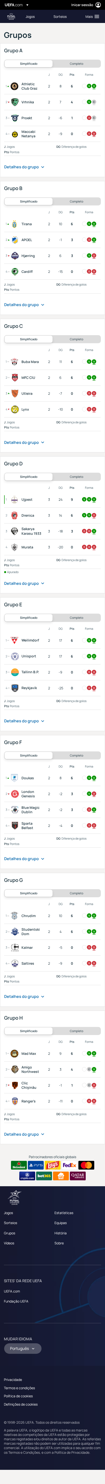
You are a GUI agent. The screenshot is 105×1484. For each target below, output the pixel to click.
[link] (30, 16)
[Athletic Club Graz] (15, 86)
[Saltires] (16, 963)
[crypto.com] (27, 1176)
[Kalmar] (16, 947)
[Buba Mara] (15, 362)
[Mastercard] (86, 1165)
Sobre (59, 1243)
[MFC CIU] (16, 378)
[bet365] (44, 1176)
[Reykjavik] (16, 688)
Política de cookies (18, 1396)
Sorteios (10, 1222)
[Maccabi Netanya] (16, 134)
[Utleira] (16, 393)
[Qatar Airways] (78, 1176)
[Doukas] (15, 778)
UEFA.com (12, 1291)
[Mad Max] (15, 1053)
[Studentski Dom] (16, 932)
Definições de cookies (21, 1404)
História (60, 1233)
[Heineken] (19, 1165)
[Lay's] (53, 1165)
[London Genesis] (16, 794)
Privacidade (13, 1379)
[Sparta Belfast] (16, 826)
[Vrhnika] (16, 102)
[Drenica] (15, 515)
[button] (91, 16)
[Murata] (15, 547)
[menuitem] (35, 16)
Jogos (8, 1212)
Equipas (60, 1222)
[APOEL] (16, 240)
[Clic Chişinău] (16, 1085)
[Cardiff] (16, 272)
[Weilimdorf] (15, 640)
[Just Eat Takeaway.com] (61, 1176)
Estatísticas (63, 1212)
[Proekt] (16, 118)
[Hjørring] (16, 256)
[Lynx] (16, 409)
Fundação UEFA (16, 1301)
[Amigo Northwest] (16, 1069)
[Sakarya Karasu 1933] (15, 531)
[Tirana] (15, 224)
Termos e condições (19, 1388)
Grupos (9, 1233)
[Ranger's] (16, 1101)
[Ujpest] (15, 499)
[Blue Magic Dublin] (16, 810)
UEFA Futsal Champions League (11, 16)
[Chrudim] (15, 916)
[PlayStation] (36, 1165)
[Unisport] (16, 656)
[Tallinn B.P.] (16, 672)
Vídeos (9, 1243)
